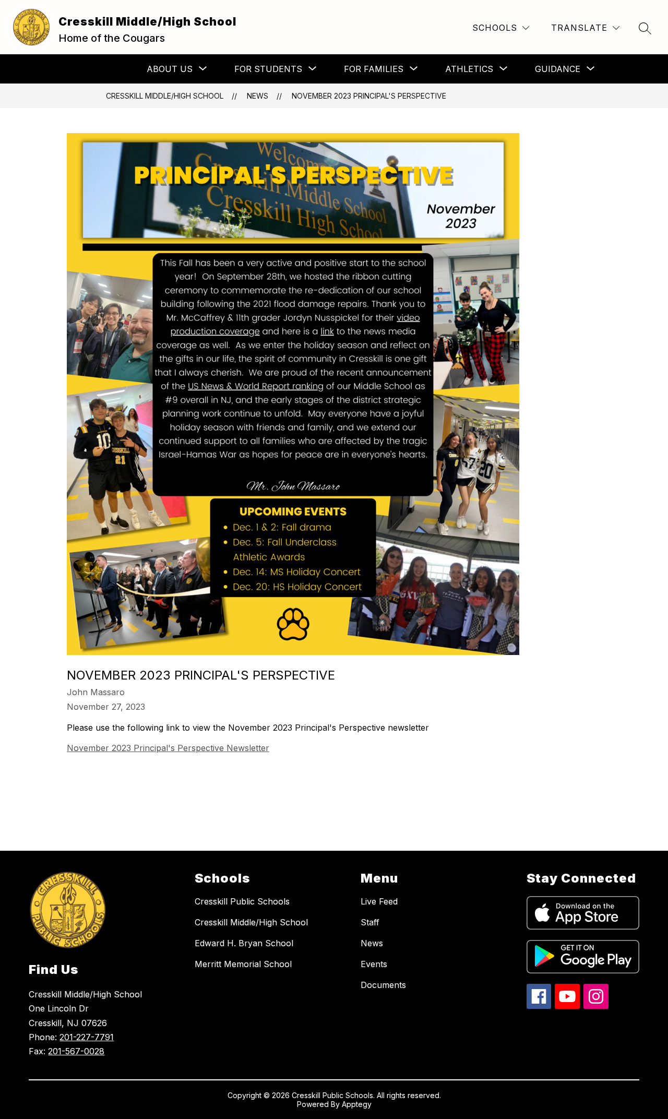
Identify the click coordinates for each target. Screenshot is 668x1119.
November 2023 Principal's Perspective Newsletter (168, 748)
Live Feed (379, 901)
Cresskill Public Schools (242, 901)
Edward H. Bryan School (244, 943)
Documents (383, 985)
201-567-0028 (76, 1051)
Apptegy (357, 1104)
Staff (370, 922)
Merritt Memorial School (243, 964)
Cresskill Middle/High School (164, 95)
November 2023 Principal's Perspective (369, 95)
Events (374, 964)
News (257, 95)
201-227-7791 (86, 1037)
